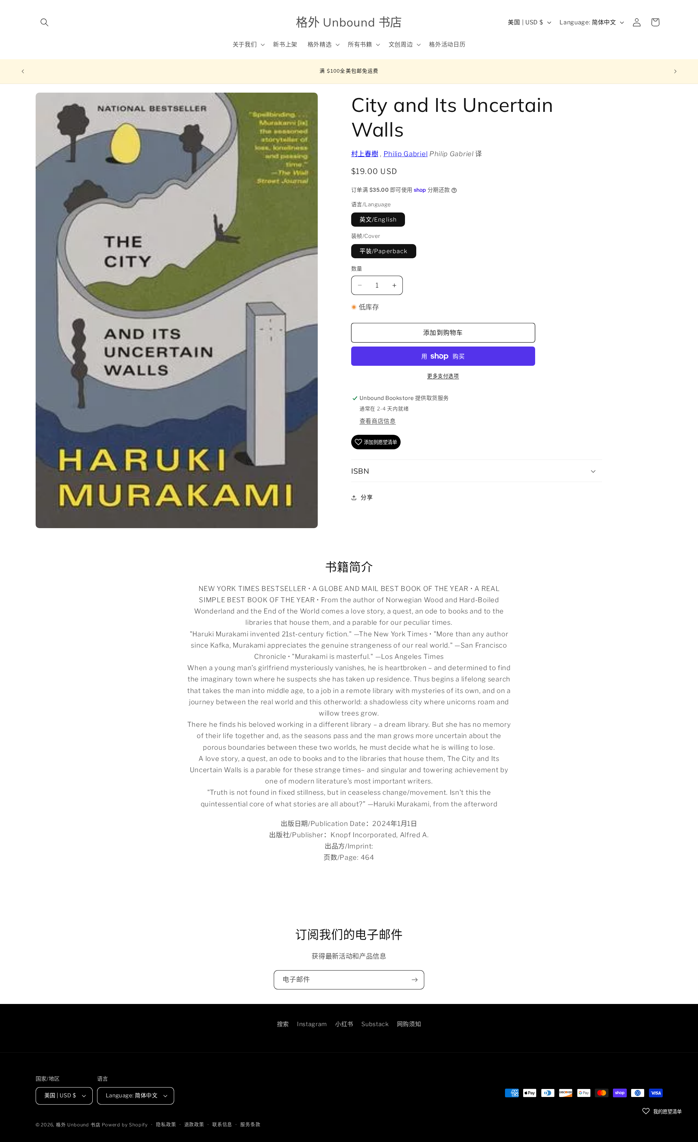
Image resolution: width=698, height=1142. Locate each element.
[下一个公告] (675, 72)
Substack (375, 1024)
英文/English (378, 219)
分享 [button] (367, 497)
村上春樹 (364, 154)
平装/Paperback (384, 251)
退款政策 (194, 1124)
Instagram (312, 1024)
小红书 (344, 1024)
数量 (356, 269)
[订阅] (414, 980)
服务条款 (250, 1124)
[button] (45, 22)
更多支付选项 (443, 376)
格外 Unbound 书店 (78, 1125)
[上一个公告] (23, 72)
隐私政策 (166, 1124)
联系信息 (222, 1124)
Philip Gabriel (406, 154)
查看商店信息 (378, 421)
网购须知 (409, 1024)
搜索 (283, 1024)
